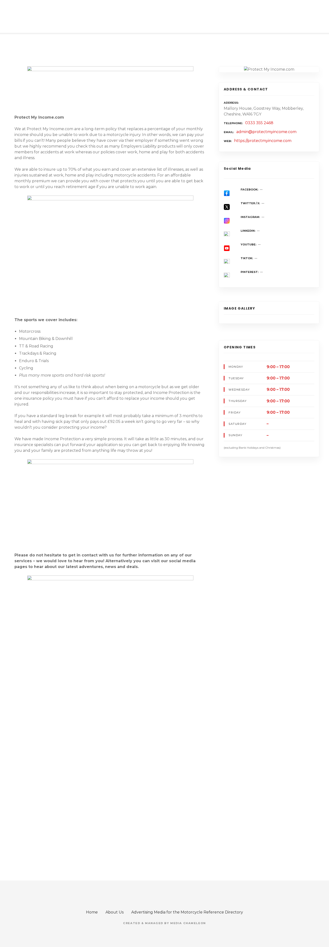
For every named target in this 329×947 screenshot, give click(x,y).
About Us (114, 912)
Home (92, 912)
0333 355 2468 (259, 123)
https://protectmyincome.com (262, 140)
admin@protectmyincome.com (266, 131)
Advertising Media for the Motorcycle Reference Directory (187, 912)
